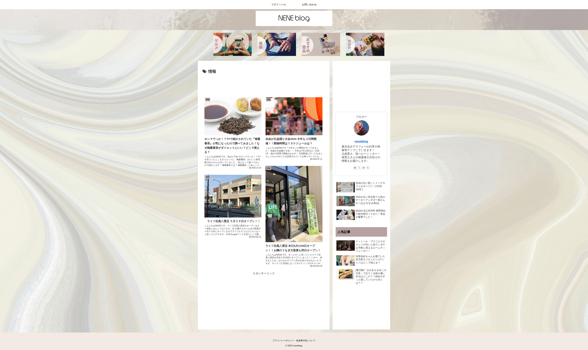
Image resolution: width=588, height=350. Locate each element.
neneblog (361, 141)
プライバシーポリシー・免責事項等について (294, 340)
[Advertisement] (263, 83)
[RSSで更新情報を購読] (368, 168)
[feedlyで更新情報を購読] (363, 168)
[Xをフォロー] (359, 168)
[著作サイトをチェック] (355, 168)
